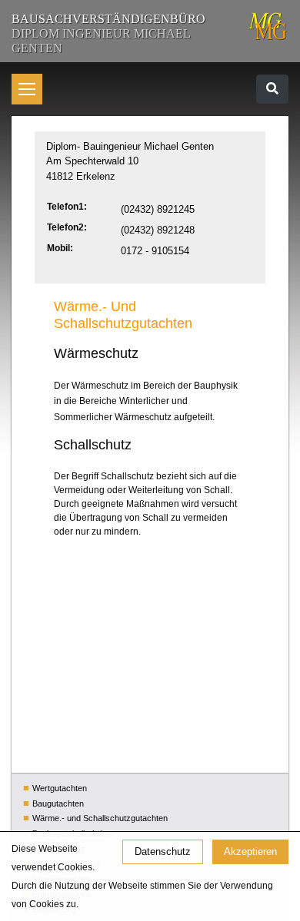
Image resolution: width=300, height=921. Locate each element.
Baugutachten (58, 803)
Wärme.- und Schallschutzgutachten (100, 818)
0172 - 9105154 (155, 251)
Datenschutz (163, 851)
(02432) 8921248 (158, 230)
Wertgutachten (59, 788)
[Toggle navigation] (272, 89)
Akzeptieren (250, 851)
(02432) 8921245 (158, 209)
